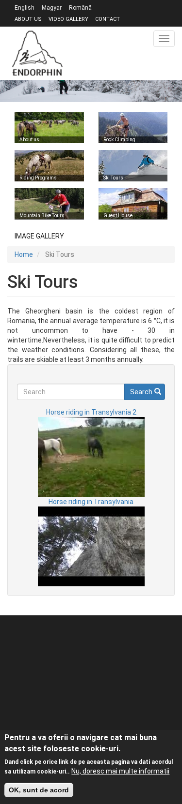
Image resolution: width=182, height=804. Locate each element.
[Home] (37, 53)
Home (24, 254)
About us (28, 19)
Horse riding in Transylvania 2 (91, 412)
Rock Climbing (119, 139)
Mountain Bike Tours (42, 215)
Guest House (117, 215)
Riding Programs (38, 177)
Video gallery (68, 19)
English (24, 7)
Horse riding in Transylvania (91, 502)
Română (80, 7)
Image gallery (39, 236)
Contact (107, 19)
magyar (52, 7)
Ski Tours (113, 177)
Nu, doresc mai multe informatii (120, 771)
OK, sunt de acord (39, 790)
